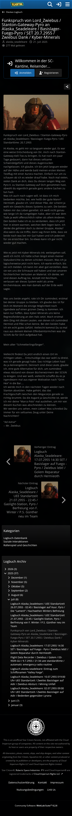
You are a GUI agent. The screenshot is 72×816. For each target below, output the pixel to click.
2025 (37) (12, 573)
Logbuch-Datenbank (15, 538)
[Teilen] (67, 86)
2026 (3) (12, 569)
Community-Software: (36, 805)
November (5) (18, 582)
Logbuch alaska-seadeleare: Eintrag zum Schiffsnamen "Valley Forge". (34, 670)
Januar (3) (16, 705)
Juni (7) (14, 700)
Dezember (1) (18, 577)
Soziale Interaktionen (15, 541)
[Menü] (67, 4)
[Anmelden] (58, 4)
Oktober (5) (17, 586)
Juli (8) (14, 599)
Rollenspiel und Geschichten (20, 545)
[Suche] (49, 4)
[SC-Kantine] (17, 4)
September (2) (19, 590)
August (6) (16, 595)
